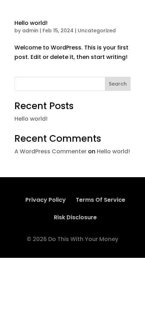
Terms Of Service (100, 200)
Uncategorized (97, 30)
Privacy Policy (45, 200)
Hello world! (31, 23)
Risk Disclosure (75, 217)
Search (118, 83)
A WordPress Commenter (50, 151)
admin (30, 30)
